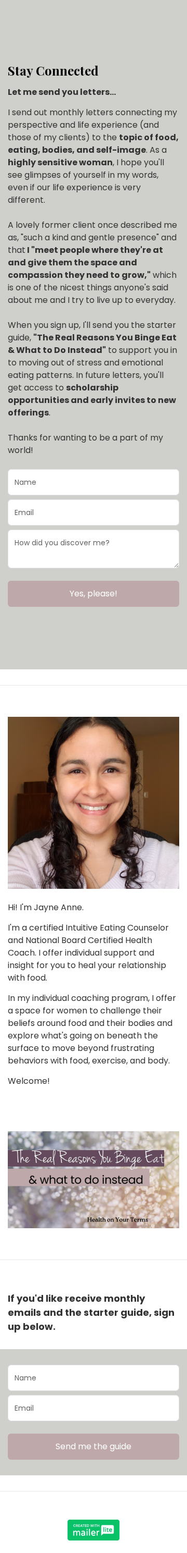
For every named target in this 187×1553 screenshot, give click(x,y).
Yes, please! (93, 594)
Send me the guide (93, 1446)
